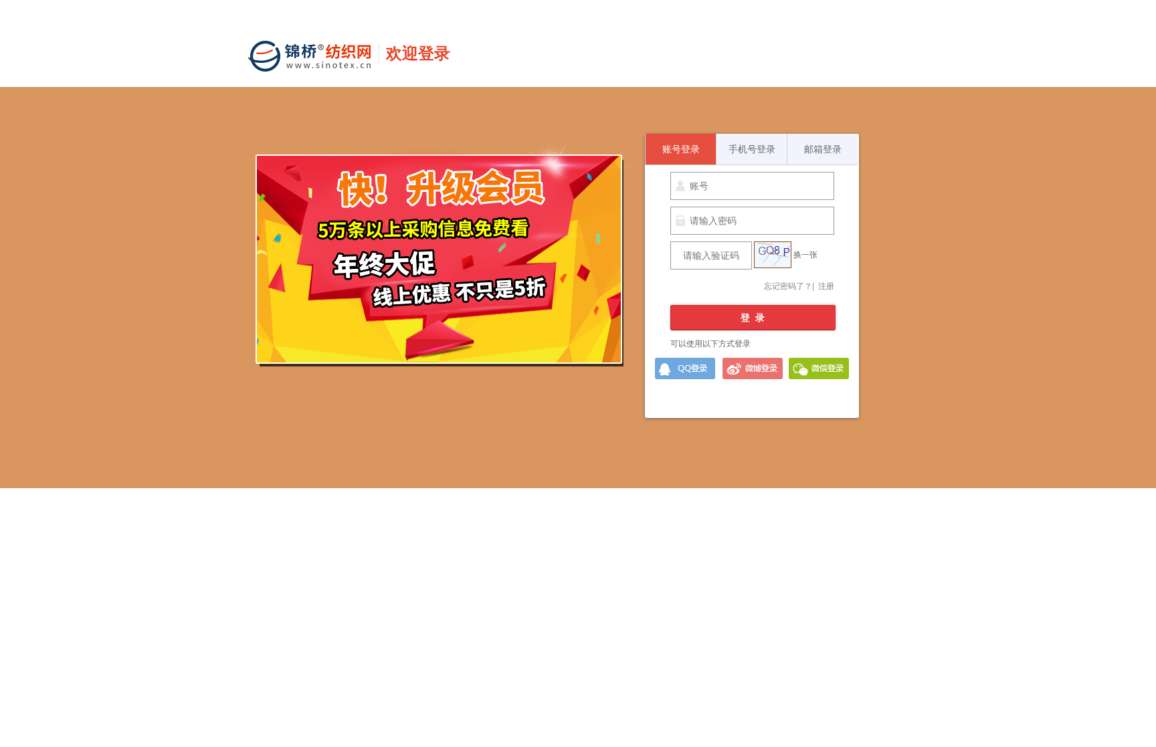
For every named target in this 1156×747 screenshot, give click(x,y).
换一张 (805, 254)
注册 (826, 286)
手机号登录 (752, 149)
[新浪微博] (750, 368)
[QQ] (683, 368)
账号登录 (681, 149)
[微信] (817, 368)
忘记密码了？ (788, 286)
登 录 (753, 317)
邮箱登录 (823, 149)
